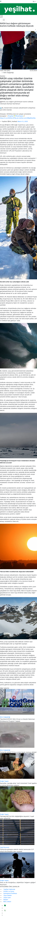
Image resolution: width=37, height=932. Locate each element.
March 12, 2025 (23, 121)
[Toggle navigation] (3, 20)
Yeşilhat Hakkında (9, 889)
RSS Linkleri (7, 901)
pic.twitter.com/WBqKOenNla (26, 118)
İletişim (5, 899)
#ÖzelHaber (19, 116)
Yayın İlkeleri (7, 895)
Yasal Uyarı (7, 897)
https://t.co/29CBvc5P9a (8, 118)
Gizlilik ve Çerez (8, 891)
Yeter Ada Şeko (5, 70)
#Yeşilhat (11, 116)
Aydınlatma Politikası (10, 893)
